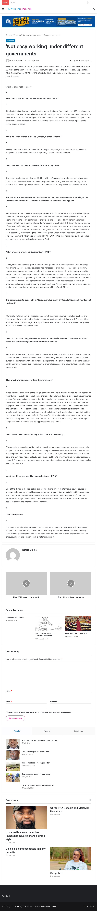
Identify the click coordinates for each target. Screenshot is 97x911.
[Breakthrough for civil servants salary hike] (13, 744)
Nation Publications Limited (45, 906)
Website (53, 702)
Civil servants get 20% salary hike (35, 752)
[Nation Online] (20, 9)
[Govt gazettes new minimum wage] (13, 777)
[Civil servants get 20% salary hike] (13, 755)
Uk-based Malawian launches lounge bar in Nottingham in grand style (25, 836)
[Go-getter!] (70, 858)
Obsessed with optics (15, 617)
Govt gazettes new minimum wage (36, 774)
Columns (17, 35)
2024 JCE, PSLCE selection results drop (38, 785)
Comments (78, 731)
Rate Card (6, 896)
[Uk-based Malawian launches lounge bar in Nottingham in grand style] (26, 817)
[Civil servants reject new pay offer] (13, 766)
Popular (17, 731)
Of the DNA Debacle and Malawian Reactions (27, 3)
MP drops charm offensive (76, 633)
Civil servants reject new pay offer (36, 763)
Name (9, 691)
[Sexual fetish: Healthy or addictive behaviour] (48, 623)
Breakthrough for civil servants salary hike (39, 740)
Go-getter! (56, 873)
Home (10, 35)
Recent (47, 731)
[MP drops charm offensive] (78, 623)
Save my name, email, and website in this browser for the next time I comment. (39, 712)
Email (9, 702)
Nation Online (15, 61)
